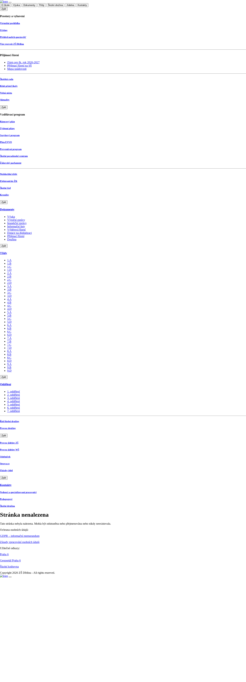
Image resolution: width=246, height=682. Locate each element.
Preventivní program (11, 149)
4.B (9, 302)
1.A (9, 260)
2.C (9, 279)
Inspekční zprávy (17, 223)
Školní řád (5, 188)
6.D (9, 334)
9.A (9, 364)
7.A (9, 338)
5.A (9, 312)
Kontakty (82, 5)
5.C (9, 318)
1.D (9, 269)
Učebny (4, 30)
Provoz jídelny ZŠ (9, 442)
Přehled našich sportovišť (13, 37)
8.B (9, 354)
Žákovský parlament (10, 163)
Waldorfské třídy (8, 174)
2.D (9, 282)
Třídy (41, 5)
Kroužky (4, 194)
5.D (9, 321)
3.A (9, 286)
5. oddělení (13, 404)
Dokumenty (29, 5)
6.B (9, 328)
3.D (9, 295)
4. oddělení (13, 401)
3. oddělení (13, 398)
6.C (9, 331)
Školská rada (6, 79)
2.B (9, 276)
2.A (9, 273)
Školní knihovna (9, 566)
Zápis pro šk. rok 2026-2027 (23, 62)
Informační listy (16, 226)
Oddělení (5, 384)
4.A (9, 299)
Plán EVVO (6, 142)
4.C (9, 305)
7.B (9, 341)
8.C (9, 357)
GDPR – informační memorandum (19, 535)
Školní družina (55, 5)
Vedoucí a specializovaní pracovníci (18, 492)
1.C (9, 266)
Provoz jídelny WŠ (9, 449)
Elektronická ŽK (8, 181)
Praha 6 (4, 554)
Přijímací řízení (15, 236)
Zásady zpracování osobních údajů (19, 542)
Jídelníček (5, 456)
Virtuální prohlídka (10, 23)
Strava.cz (5, 463)
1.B (9, 263)
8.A (9, 351)
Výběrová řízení (16, 229)
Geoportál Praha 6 (10, 560)
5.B (9, 315)
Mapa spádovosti (16, 68)
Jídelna (70, 5)
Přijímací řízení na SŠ (19, 65)
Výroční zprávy (16, 219)
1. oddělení (13, 391)
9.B (9, 367)
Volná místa (6, 92)
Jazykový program (10, 135)
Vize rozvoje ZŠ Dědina (12, 44)
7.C (9, 344)
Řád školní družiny (9, 421)
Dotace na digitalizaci (19, 232)
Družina (11, 239)
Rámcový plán (7, 121)
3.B (9, 289)
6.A (9, 325)
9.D (9, 370)
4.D (9, 308)
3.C (9, 292)
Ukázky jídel (6, 470)
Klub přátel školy (9, 86)
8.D (9, 360)
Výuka (16, 5)
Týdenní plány (7, 128)
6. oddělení (13, 407)
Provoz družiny (8, 428)
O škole (5, 5)
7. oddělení (13, 411)
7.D (9, 347)
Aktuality (5, 99)
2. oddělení (13, 394)
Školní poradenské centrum (14, 156)
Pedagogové (6, 499)
